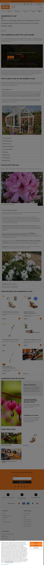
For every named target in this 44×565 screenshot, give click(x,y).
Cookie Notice (18, 562)
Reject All (36, 545)
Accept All (36, 542)
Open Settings (36, 547)
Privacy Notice (9, 562)
